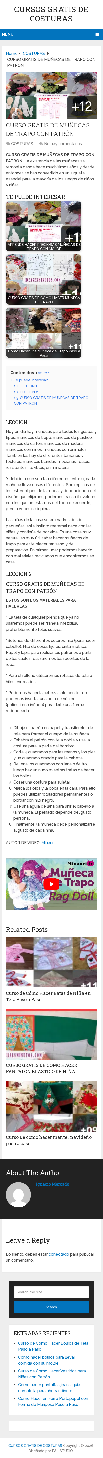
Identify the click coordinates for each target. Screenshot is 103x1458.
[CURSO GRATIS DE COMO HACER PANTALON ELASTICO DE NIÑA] (51, 1034)
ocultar (43, 373)
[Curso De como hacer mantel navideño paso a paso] (51, 1106)
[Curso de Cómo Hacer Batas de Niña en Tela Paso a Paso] (51, 962)
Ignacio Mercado (52, 1184)
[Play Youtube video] (51, 884)
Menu (8, 34)
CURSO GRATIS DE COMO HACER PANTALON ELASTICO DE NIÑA (41, 1068)
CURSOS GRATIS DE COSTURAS (51, 14)
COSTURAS (22, 143)
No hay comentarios (63, 143)
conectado (59, 1254)
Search (51, 1307)
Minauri (48, 842)
